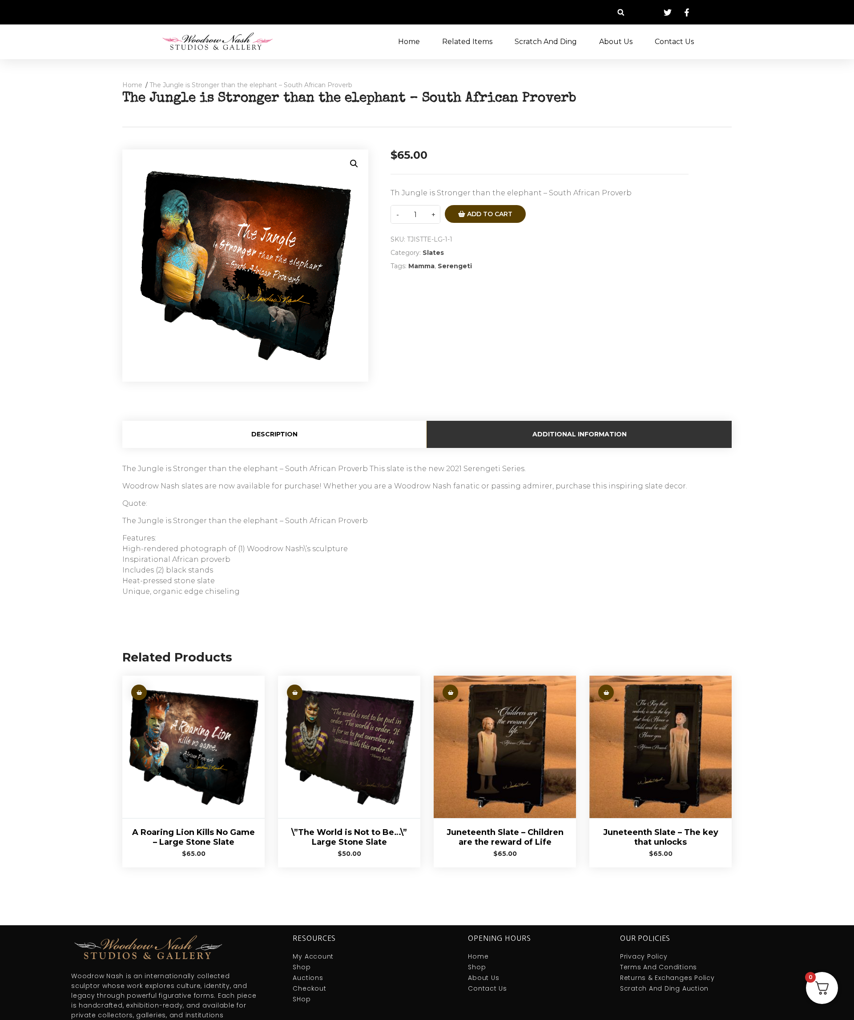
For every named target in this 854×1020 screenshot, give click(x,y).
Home (409, 41)
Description (274, 434)
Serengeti (455, 266)
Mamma (421, 266)
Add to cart (488, 214)
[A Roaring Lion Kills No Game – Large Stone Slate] (193, 747)
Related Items (467, 41)
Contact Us (674, 41)
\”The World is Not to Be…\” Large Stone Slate (349, 837)
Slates (433, 253)
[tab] (274, 434)
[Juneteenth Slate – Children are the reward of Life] (505, 747)
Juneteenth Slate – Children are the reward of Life (505, 837)
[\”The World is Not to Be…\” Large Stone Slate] (349, 747)
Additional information (579, 434)
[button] (621, 12)
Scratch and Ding (546, 41)
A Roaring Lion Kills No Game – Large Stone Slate (193, 837)
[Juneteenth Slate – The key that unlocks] (660, 747)
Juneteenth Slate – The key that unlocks (660, 837)
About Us (615, 41)
